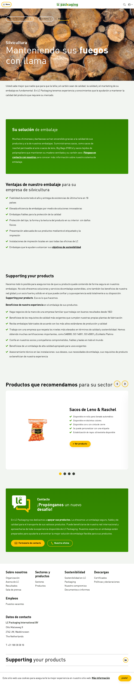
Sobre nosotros (16, 572)
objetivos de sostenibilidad (66, 247)
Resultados (11, 586)
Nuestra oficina (61, 543)
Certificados (100, 578)
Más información (101, 678)
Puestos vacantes (15, 604)
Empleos (12, 598)
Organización (13, 578)
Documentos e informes (77, 590)
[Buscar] (124, 4)
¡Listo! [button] (124, 678)
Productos (40, 586)
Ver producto (81, 444)
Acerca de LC (12, 582)
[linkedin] (125, 660)
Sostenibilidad (75, 572)
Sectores (45, 19)
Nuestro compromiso (76, 586)
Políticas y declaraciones (107, 582)
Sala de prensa (13, 590)
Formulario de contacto (30, 543)
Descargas (101, 572)
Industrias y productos (18, 19)
